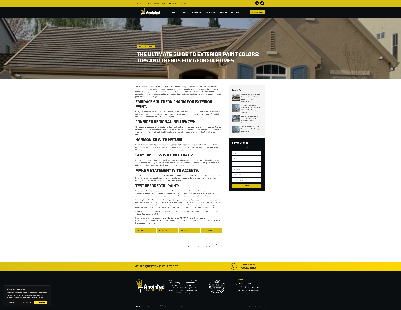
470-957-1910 (184, 218)
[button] (145, 230)
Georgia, (187, 89)
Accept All (41, 302)
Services (184, 12)
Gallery (223, 12)
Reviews (235, 12)
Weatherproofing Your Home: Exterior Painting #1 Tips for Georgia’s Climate (250, 97)
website (202, 218)
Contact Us (210, 12)
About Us (196, 12)
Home (173, 12)
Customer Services (247, 264)
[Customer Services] (234, 266)
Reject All (27, 302)
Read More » (245, 101)
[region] (27, 296)
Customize (13, 302)
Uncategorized (145, 46)
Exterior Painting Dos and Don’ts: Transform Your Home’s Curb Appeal (249, 118)
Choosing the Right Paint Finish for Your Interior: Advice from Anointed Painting (251, 108)
